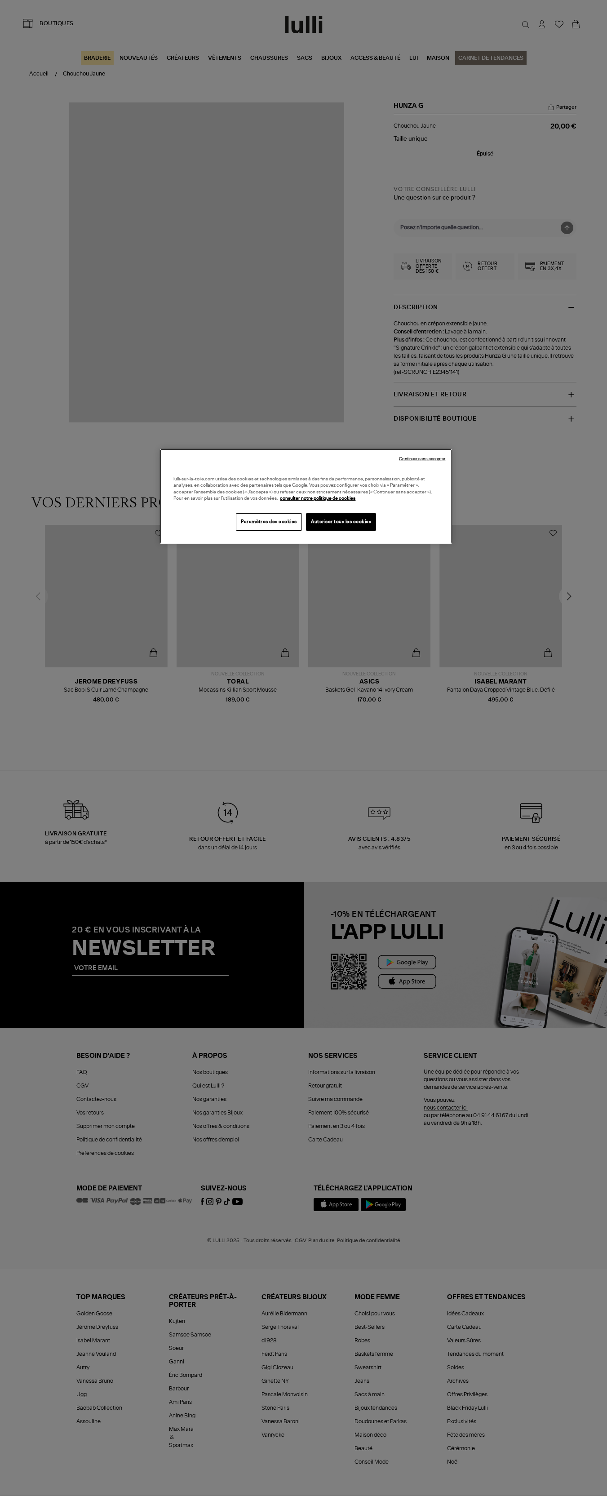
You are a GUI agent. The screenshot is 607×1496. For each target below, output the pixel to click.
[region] (306, 496)
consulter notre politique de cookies (317, 498)
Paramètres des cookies (269, 521)
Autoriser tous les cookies (341, 521)
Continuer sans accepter (422, 459)
